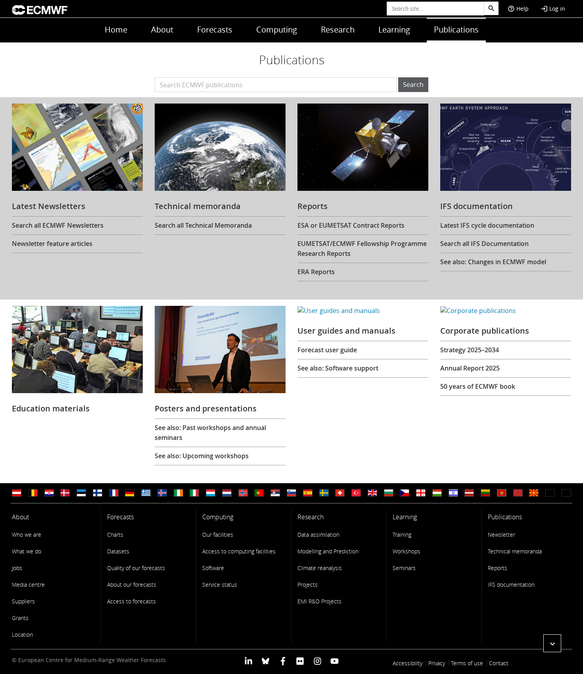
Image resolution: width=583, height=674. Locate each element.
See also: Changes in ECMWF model (493, 261)
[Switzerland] (340, 493)
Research (338, 29)
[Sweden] (324, 493)
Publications (456, 29)
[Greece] (146, 493)
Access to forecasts (131, 601)
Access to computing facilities (239, 551)
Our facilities (217, 534)
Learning (394, 29)
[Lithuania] (485, 493)
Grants (20, 618)
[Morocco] (518, 493)
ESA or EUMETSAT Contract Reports (351, 225)
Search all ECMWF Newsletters (58, 225)
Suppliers (23, 601)
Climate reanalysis (319, 568)
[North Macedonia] (534, 493)
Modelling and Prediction (328, 551)
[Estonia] (81, 493)
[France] (114, 493)
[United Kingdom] (372, 493)
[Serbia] (275, 493)
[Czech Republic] (404, 493)
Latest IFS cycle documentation (487, 225)
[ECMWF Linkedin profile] (248, 661)
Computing (276, 29)
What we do (26, 551)
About (162, 29)
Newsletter (501, 534)
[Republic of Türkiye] (356, 493)
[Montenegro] (501, 493)
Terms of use (467, 663)
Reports (497, 568)
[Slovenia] (291, 493)
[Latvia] (469, 493)
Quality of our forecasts (136, 568)
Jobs (17, 568)
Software (213, 568)
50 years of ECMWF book (477, 386)
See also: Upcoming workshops (202, 455)
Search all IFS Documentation (484, 243)
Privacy (436, 663)
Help (518, 8)
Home (116, 29)
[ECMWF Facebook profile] (283, 661)
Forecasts (214, 29)
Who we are (26, 534)
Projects (307, 584)
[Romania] (550, 493)
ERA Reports (316, 271)
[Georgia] (421, 493)
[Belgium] (33, 493)
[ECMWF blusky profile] (265, 661)
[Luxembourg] (210, 493)
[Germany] (129, 493)
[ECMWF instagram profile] (317, 661)
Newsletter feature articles (52, 243)
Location (22, 634)
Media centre (28, 584)
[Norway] (243, 493)
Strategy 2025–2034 (469, 350)
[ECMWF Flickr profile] (300, 661)
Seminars (404, 568)
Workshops (406, 551)
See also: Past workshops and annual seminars (210, 432)
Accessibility (407, 663)
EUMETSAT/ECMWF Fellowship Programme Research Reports (362, 248)
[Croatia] (49, 493)
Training (402, 534)
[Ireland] (178, 493)
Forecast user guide (327, 350)
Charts (115, 534)
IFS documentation (511, 584)
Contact (498, 663)
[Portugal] (259, 493)
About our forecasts (131, 584)
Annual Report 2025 (470, 368)
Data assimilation (318, 534)
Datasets (118, 551)
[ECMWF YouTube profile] (334, 661)
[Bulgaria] (388, 493)
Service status (219, 584)
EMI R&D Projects (319, 601)
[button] (552, 643)
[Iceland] (162, 493)
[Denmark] (65, 493)
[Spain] (308, 493)
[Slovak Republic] (566, 493)
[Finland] (97, 493)
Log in (553, 8)
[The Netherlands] (227, 493)
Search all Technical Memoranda (203, 225)
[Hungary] (437, 493)
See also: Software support (337, 368)
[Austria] (16, 493)
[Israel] (453, 493)
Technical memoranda (515, 551)
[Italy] (194, 493)
